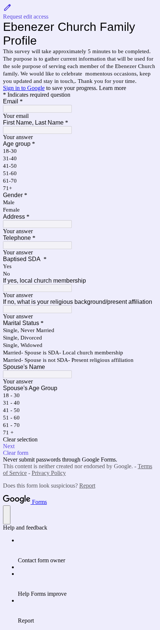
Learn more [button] (112, 88)
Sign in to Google (24, 88)
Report (87, 485)
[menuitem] (87, 550)
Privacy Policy (49, 473)
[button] (80, 11)
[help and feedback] (6, 514)
